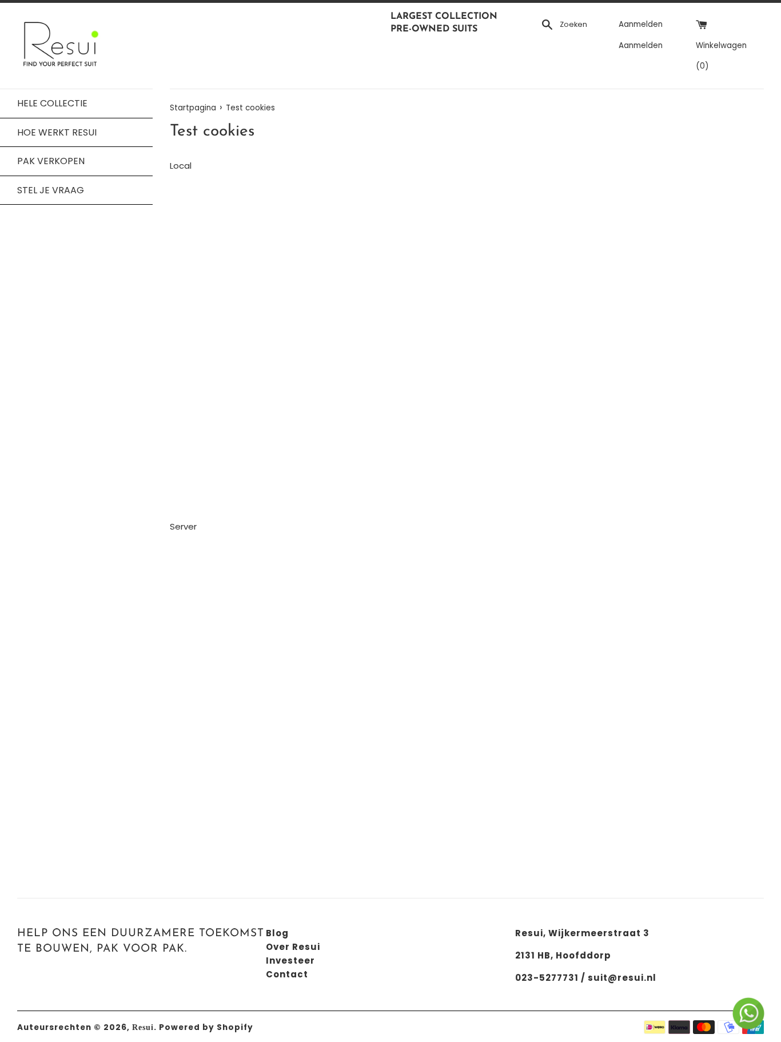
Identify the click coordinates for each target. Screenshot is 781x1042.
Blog (277, 933)
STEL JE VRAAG (50, 190)
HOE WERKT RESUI (57, 132)
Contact (287, 974)
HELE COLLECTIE (52, 103)
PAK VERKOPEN (51, 161)
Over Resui (293, 947)
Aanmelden (641, 24)
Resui (143, 1027)
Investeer (290, 960)
